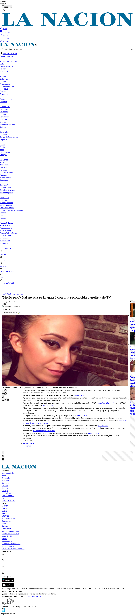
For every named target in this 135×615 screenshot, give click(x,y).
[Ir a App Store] (8, 586)
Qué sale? (4, 185)
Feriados (3, 170)
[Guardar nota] (3, 390)
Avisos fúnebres (6, 203)
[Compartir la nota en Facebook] (3, 399)
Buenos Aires (5, 107)
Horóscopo (4, 167)
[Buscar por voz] (132, 49)
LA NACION (6, 294)
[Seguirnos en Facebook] (3, 554)
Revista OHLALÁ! (6, 223)
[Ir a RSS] (3, 574)
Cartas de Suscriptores (9, 137)
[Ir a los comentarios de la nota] (5, 390)
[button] (67, 163)
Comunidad (4, 117)
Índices (3, 91)
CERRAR (3, 1)
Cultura (3, 114)
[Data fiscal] (3, 611)
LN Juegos (4, 160)
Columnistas (5, 134)
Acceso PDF (4, 198)
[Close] (3, 452)
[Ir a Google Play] (8, 581)
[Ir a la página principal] (67, 25)
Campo (3, 81)
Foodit (5, 35)
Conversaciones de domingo (11, 210)
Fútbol (2, 144)
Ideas (2, 215)
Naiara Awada (28, 443)
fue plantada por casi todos (44, 431)
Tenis (2, 150)
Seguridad (4, 109)
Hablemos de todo (7, 124)
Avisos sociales (6, 205)
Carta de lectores (7, 208)
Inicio (5, 29)
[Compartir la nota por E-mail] (8, 399)
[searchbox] (66, 49)
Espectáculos (17, 294)
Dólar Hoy (4, 79)
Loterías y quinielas (7, 172)
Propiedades (5, 84)
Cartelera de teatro (7, 190)
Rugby (2, 147)
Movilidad (4, 89)
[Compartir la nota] (3, 393)
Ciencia (3, 122)
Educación (4, 112)
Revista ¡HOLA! (5, 225)
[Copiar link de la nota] (3, 396)
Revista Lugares (6, 228)
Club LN (6, 38)
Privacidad (38, 596)
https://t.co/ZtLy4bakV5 (106, 403)
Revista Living (5, 230)
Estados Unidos (6, 99)
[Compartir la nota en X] (5, 399)
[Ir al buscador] (4, 10)
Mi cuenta (6, 41)
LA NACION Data (6, 66)
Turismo (3, 162)
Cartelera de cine (7, 187)
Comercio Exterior (7, 86)
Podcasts (3, 175)
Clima (2, 64)
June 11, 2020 (78, 395)
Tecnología (4, 165)
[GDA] (8, 604)
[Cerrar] (36, 45)
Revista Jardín (5, 235)
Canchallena (5, 152)
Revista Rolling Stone (8, 233)
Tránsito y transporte (8, 61)
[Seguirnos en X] (3, 561)
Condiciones (29, 596)
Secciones (6, 32)
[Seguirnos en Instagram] (3, 567)
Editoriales (4, 132)
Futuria (3, 76)
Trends (28, 446)
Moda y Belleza (6, 177)
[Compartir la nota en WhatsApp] (5, 393)
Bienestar (4, 119)
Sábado (3, 213)
